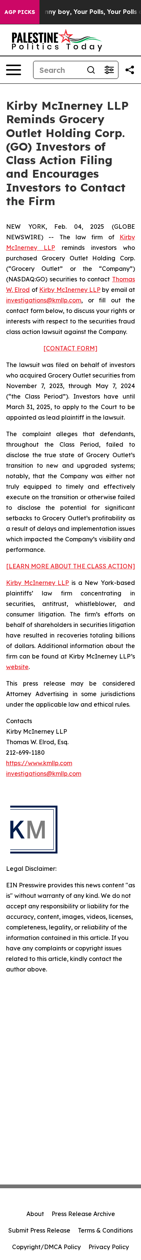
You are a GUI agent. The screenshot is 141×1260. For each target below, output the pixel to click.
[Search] (91, 70)
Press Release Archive (83, 1214)
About (35, 1214)
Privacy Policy (108, 1247)
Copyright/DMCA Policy (46, 1247)
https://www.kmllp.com (39, 763)
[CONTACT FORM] (70, 348)
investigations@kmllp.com (43, 300)
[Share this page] (129, 69)
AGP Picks (20, 12)
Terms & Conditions (105, 1230)
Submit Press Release (39, 1230)
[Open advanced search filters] (109, 70)
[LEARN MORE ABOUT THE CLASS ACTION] (70, 566)
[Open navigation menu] (13, 69)
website (17, 667)
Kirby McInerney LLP (69, 289)
